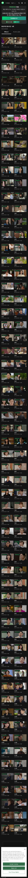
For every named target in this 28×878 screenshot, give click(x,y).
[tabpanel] (14, 436)
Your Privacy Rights (14, 872)
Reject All (14, 868)
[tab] (6, 32)
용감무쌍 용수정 (6, 26)
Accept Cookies (14, 864)
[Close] (25, 849)
